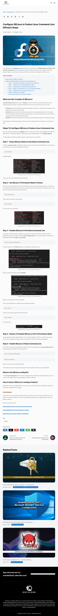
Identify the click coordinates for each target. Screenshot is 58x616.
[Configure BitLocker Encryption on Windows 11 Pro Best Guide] (29, 467)
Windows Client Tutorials (19, 487)
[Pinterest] (11, 16)
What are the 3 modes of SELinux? (14, 79)
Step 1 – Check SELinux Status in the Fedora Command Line (24, 83)
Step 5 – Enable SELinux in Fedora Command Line (21, 90)
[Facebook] (4, 16)
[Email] (33, 430)
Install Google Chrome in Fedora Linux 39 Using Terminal (17, 406)
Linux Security (10, 12)
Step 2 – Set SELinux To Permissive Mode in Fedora (21, 85)
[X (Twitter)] (8, 16)
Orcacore (16, 68)
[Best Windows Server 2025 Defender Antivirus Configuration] (29, 505)
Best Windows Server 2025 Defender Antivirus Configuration (18, 522)
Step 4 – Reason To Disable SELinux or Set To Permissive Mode (24, 88)
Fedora (22, 131)
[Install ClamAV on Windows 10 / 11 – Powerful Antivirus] (29, 542)
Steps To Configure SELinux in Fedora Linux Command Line (21, 81)
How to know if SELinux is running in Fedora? (20, 94)
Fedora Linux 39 (47, 133)
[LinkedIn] (15, 16)
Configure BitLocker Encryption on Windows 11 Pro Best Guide (18, 484)
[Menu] (54, 3)
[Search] (51, 2)
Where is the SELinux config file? (17, 92)
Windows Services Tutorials (32, 487)
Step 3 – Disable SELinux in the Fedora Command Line (22, 86)
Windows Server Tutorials (17, 524)
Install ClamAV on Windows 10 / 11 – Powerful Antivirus (17, 559)
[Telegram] (19, 16)
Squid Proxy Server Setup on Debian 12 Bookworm (16, 413)
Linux (19, 387)
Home (4, 12)
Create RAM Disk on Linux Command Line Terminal (16, 410)
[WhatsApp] (23, 16)
